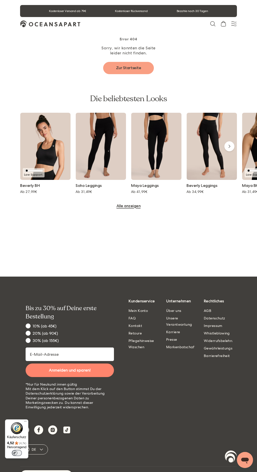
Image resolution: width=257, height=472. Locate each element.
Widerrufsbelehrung (221, 340)
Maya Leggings (145, 186)
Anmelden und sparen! (70, 370)
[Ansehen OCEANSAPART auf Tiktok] (66, 429)
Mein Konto (138, 310)
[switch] (17, 453)
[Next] (229, 146)
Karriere (173, 332)
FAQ (132, 318)
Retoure (135, 333)
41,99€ (139, 191)
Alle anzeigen (128, 206)
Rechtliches (214, 301)
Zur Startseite (128, 67)
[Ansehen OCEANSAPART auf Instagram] (52, 429)
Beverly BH (30, 186)
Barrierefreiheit (217, 355)
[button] (213, 24)
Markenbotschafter (182, 347)
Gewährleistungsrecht (222, 348)
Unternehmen (178, 301)
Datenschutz (214, 318)
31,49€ (84, 191)
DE (34, 449)
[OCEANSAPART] (50, 24)
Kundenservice (141, 301)
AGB (207, 310)
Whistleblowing (217, 333)
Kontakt (135, 325)
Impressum (213, 325)
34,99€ (195, 191)
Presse (171, 339)
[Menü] (25, 422)
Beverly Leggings (201, 186)
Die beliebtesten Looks (128, 99)
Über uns (173, 310)
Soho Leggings (89, 186)
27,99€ (28, 191)
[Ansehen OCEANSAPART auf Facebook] (38, 429)
